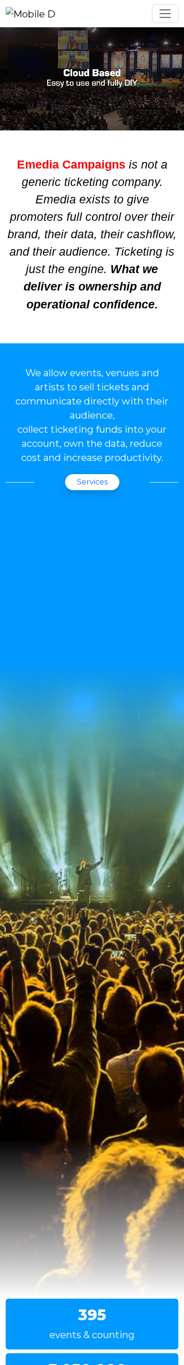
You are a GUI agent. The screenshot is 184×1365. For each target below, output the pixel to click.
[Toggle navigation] (165, 13)
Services (92, 481)
